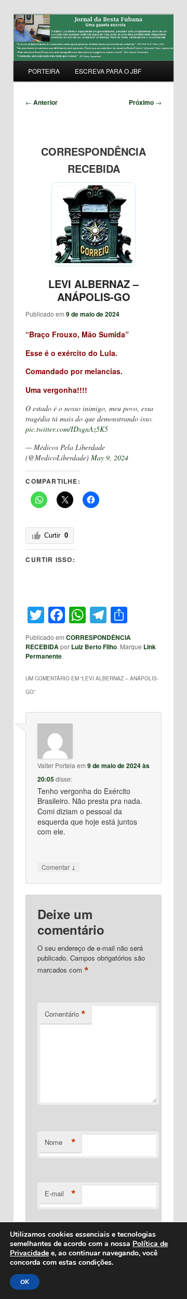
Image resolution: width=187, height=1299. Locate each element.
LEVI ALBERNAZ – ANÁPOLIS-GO (93, 290)
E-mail (60, 1193)
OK (24, 1282)
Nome (60, 1142)
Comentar (59, 866)
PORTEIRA (44, 70)
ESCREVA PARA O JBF (108, 70)
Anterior (41, 102)
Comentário (65, 1014)
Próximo (145, 102)
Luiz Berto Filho (94, 646)
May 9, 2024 (109, 457)
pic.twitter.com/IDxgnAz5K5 (66, 429)
